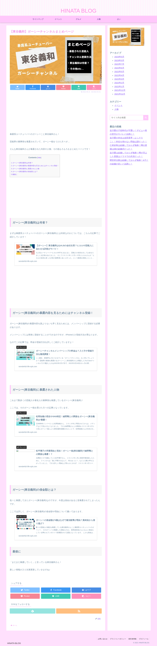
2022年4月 (119, 75)
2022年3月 (119, 79)
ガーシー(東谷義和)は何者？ (22, 163)
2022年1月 (119, 86)
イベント (118, 105)
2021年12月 (119, 90)
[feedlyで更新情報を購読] (32, 611)
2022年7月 (119, 64)
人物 (116, 109)
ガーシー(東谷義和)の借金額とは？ (24, 171)
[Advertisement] (56, 112)
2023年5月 (119, 57)
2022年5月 (119, 71)
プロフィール (143, 639)
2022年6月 (119, 68)
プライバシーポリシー (118, 639)
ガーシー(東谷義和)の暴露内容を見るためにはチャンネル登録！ (35, 166)
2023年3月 (119, 60)
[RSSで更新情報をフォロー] (79, 611)
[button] (145, 117)
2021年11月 (119, 94)
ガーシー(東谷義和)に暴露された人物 (25, 169)
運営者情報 (132, 639)
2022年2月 (119, 83)
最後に (14, 174)
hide (39, 158)
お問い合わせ (102, 639)
